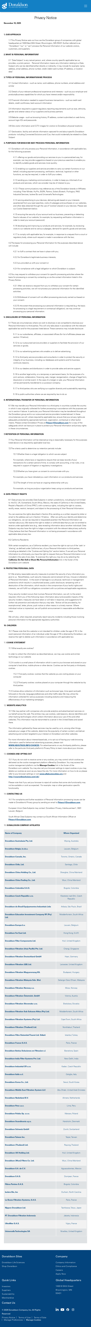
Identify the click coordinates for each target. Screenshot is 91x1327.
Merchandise (8, 1298)
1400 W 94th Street (64, 1286)
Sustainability (8, 1294)
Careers (59, 1270)
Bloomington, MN (64, 1290)
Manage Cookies (33, 1320)
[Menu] (85, 6)
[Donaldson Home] (42, 6)
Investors (6, 1286)
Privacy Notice (8, 1317)
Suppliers (6, 1290)
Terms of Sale (40, 1317)
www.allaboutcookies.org (51, 774)
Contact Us (8, 1302)
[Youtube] (63, 1314)
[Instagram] (74, 1314)
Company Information (65, 1262)
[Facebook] (68, 1314)
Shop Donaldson (9, 1266)
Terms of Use (24, 1317)
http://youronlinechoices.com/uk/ (24, 776)
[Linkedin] (58, 1314)
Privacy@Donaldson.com (57, 423)
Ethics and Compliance (66, 1266)
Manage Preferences (13, 1320)
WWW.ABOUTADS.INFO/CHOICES (24, 745)
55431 (58, 1293)
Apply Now (61, 1274)
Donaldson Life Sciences (13, 1262)
